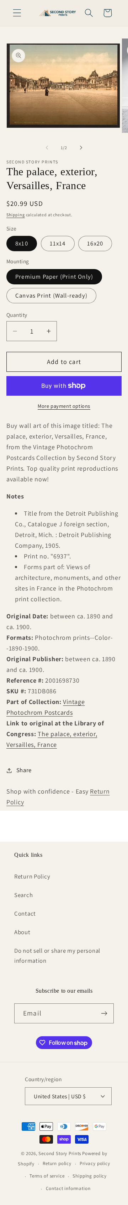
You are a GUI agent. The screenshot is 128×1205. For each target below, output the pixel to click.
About (22, 932)
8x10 (21, 243)
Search (23, 895)
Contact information (68, 1188)
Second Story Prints (59, 1153)
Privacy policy (95, 1163)
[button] (17, 13)
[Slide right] (81, 147)
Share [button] (24, 770)
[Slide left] (47, 147)
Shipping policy (90, 1176)
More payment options (64, 405)
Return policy (57, 1163)
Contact (25, 913)
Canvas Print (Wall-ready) (51, 295)
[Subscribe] (104, 1013)
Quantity (16, 314)
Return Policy (32, 876)
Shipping (15, 214)
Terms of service (47, 1176)
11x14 (58, 243)
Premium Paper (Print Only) (54, 276)
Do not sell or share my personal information (57, 955)
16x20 (95, 243)
